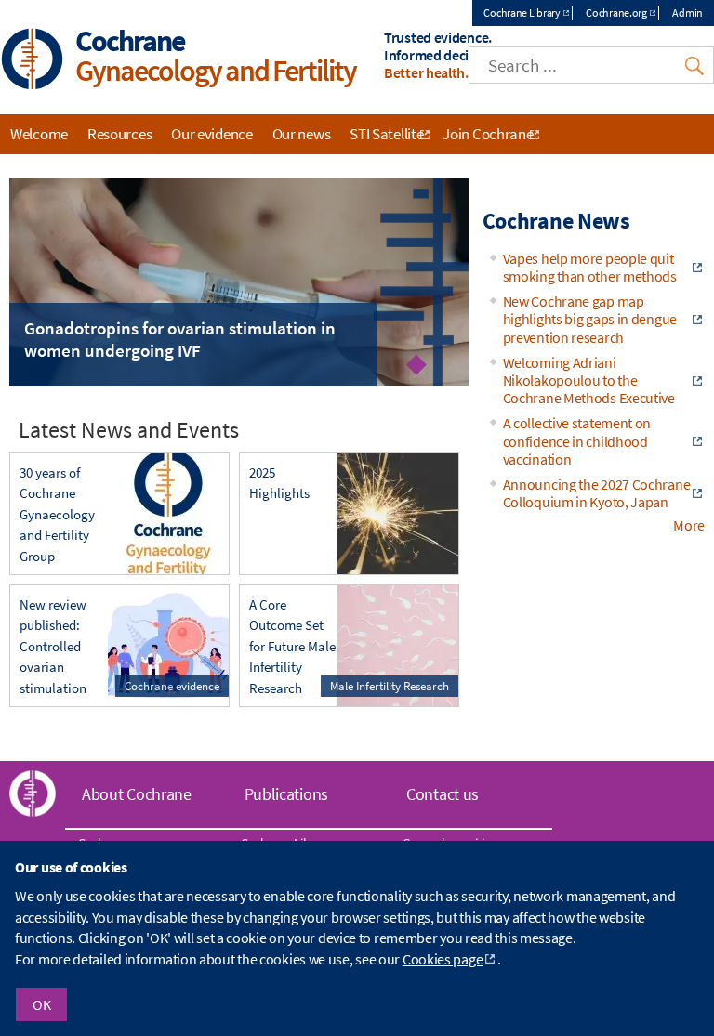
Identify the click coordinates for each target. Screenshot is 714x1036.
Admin (687, 13)
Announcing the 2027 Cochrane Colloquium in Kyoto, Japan (597, 493)
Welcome (39, 134)
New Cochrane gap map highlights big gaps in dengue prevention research (590, 319)
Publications (286, 794)
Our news (301, 134)
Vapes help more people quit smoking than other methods (590, 267)
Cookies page (443, 959)
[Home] (32, 61)
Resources (119, 134)
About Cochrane (137, 794)
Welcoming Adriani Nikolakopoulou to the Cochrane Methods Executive (589, 380)
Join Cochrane (488, 134)
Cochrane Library (521, 13)
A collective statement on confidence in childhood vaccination (577, 440)
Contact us (442, 794)
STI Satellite (386, 134)
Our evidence (211, 134)
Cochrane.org (616, 13)
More (689, 525)
